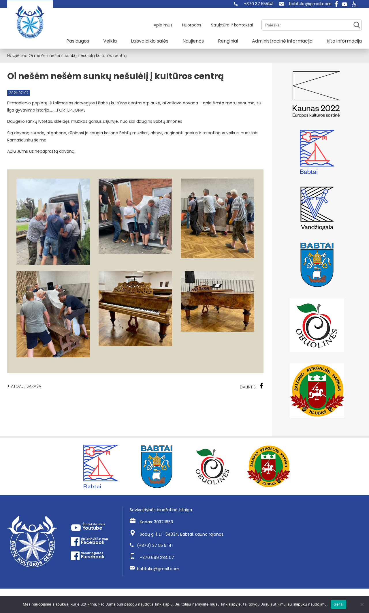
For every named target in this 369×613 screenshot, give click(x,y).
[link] (253, 3)
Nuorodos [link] (191, 25)
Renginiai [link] (228, 41)
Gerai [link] (338, 604)
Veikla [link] (110, 41)
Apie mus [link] (163, 25)
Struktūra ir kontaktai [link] (232, 25)
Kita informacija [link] (344, 41)
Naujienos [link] (193, 41)
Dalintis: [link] (248, 387)
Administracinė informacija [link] (282, 41)
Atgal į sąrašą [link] (24, 386)
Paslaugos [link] (77, 41)
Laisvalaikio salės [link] (149, 41)
